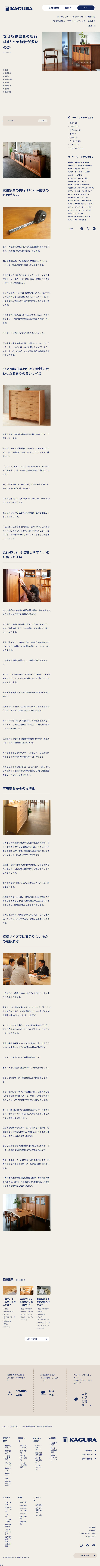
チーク (71, 207)
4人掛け (87, 172)
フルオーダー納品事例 (23, 1465)
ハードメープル (74, 201)
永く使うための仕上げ (38, 1460)
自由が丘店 (23, 1518)
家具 (70, 169)
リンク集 (38, 1515)
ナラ (83, 201)
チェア (84, 181)
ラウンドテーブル (75, 178)
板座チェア (86, 184)
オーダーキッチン (83, 194)
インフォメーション (77, 148)
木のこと (73, 134)
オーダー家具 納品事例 (54, 1450)
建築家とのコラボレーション (54, 1458)
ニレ (76, 220)
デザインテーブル (8, 1464)
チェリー (85, 197)
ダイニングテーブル (75, 172)
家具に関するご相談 (8, 1509)
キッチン (72, 194)
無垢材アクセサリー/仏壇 (8, 1483)
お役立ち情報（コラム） (38, 1510)
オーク (89, 201)
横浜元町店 (23, 1523)
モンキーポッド (81, 207)
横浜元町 (72, 165)
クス (70, 210)
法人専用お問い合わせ (8, 1539)
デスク (71, 191)
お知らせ (38, 1505)
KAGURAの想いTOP (38, 1448)
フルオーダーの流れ (23, 1458)
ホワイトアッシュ (80, 204)
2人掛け (79, 175)
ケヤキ (82, 210)
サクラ (89, 210)
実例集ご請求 (8, 1545)
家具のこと (74, 123)
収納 (6, 1478)
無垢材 (80, 165)
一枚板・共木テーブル (8, 1458)
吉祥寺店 (23, 1513)
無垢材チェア (8, 1452)
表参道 (71, 162)
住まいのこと (74, 145)
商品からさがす (8, 1447)
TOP (4, 1426)
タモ (70, 204)
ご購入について (8, 1515)
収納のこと (74, 137)
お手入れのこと (75, 130)
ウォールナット (74, 197)
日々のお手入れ (8, 1526)
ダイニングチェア (75, 184)
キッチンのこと (75, 141)
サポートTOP (8, 1503)
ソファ (92, 188)
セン (76, 210)
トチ (90, 207)
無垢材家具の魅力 (38, 1454)
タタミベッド (87, 191)
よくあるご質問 (8, 1521)
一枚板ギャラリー (23, 1509)
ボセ (70, 213)
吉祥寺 (87, 162)
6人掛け (71, 175)
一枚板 (85, 178)
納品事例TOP (54, 1444)
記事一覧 (14, 1426)
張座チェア (72, 188)
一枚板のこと (74, 127)
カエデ (88, 216)
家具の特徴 (23, 1452)
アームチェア (83, 188)
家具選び (77, 169)
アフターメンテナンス (38, 1467)
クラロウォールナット (76, 216)
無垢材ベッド (8, 1474)
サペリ (91, 204)
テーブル (86, 169)
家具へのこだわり (23, 1447)
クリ (70, 220)
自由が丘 (79, 162)
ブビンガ (83, 220)
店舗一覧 (23, 1502)
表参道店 (23, 1505)
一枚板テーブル (74, 181)
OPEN (42, 121)
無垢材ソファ (8, 1469)
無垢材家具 (88, 165)
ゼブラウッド (79, 213)
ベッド (78, 191)
